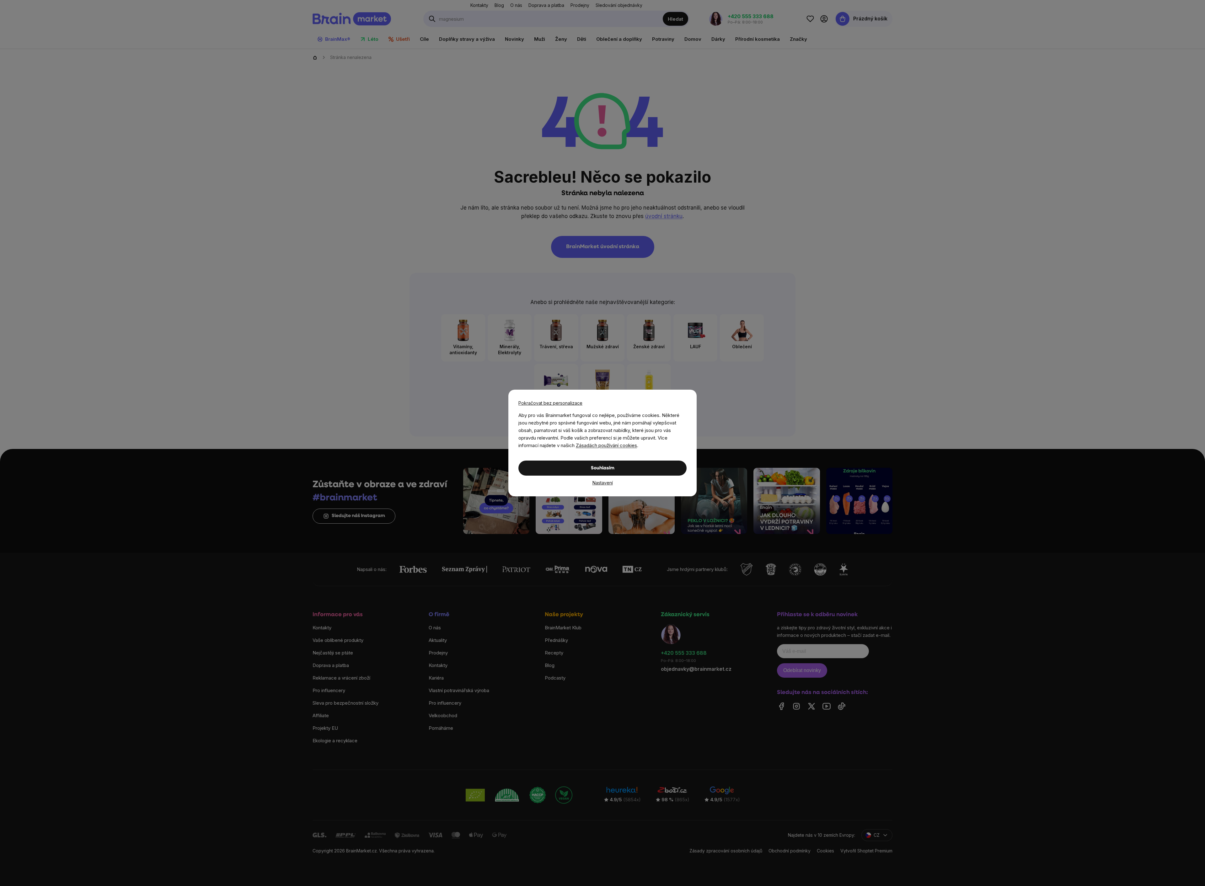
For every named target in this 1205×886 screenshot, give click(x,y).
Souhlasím (602, 468)
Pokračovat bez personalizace (550, 403)
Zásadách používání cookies (606, 445)
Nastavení (602, 482)
